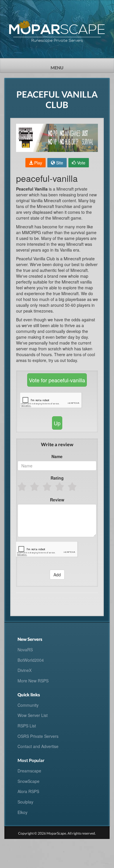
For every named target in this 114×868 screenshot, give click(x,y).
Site (59, 163)
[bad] (22, 486)
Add (57, 575)
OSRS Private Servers (38, 736)
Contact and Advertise (38, 746)
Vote (80, 163)
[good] (60, 486)
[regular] (47, 486)
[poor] (35, 486)
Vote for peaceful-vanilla (57, 380)
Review (57, 500)
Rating (57, 478)
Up (57, 423)
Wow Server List (33, 715)
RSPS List (27, 726)
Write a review (57, 444)
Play (37, 163)
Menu (67, 66)
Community (28, 705)
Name (57, 456)
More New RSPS (33, 681)
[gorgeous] (72, 486)
